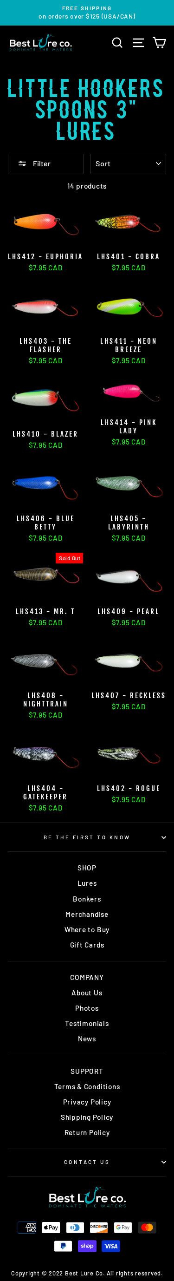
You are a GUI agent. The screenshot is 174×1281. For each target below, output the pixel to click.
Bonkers (87, 899)
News (87, 1038)
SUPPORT (87, 1071)
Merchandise (86, 914)
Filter (41, 163)
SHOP (87, 867)
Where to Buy (87, 929)
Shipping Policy (87, 1117)
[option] (87, 13)
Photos (87, 1008)
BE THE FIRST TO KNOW (87, 837)
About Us (86, 992)
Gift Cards (87, 945)
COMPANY (86, 977)
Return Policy (87, 1132)
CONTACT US (87, 1162)
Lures (87, 883)
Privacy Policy (87, 1102)
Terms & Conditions (87, 1086)
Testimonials (87, 1023)
